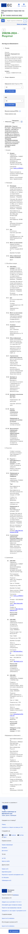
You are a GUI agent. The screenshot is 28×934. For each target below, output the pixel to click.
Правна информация (7, 844)
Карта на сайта (6, 861)
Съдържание (15, 931)
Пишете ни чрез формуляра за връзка (11, 907)
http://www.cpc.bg (18, 661)
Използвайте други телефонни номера (12, 904)
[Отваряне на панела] (4, 30)
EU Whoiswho (5, 877)
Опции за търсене (22, 24)
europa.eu (16, 895)
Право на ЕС (5, 869)
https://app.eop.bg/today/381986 (16, 531)
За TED (4, 858)
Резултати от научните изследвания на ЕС (12, 874)
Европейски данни (6, 871)
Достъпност (5, 850)
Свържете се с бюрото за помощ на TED (12, 827)
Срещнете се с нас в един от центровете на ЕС (14, 910)
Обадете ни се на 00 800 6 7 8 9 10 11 (11, 902)
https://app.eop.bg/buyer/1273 (16, 609)
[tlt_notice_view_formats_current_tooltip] (21, 121)
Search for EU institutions (8, 918)
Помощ (4, 824)
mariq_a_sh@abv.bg (16, 168)
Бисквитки (4, 847)
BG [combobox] (6, 87)
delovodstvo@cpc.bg (16, 652)
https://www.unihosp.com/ (16, 604)
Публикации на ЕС (6, 880)
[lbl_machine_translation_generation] (20, 111)
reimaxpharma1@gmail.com (16, 714)
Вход (19, 6)
